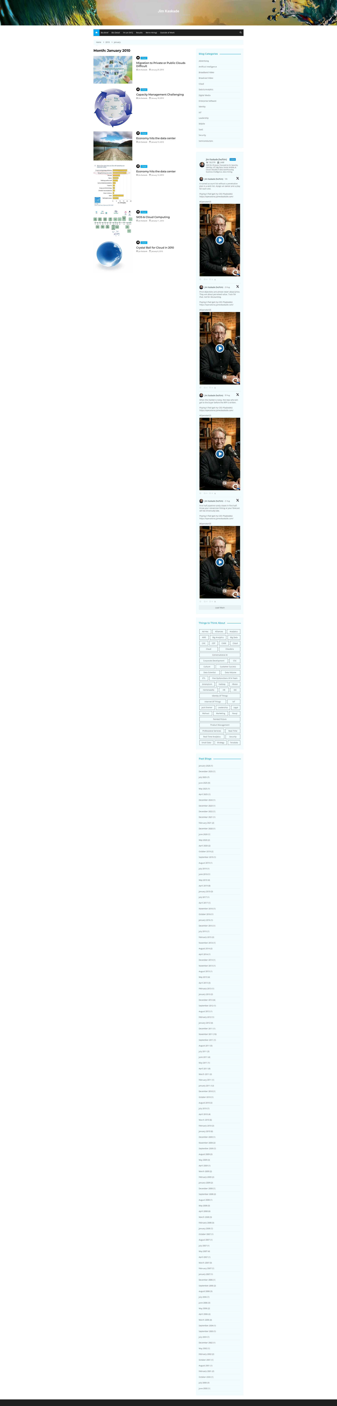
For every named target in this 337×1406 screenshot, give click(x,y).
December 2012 (206, 1000)
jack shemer (207, 707)
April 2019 (203, 885)
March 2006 (204, 1320)
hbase (235, 684)
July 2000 (203, 1382)
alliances (219, 631)
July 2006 (203, 1297)
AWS (204, 637)
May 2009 (203, 1160)
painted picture (220, 719)
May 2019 (203, 880)
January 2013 (204, 994)
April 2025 (203, 794)
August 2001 (204, 1365)
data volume (230, 672)
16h (226, 179)
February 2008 (205, 1222)
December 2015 (206, 925)
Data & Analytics (206, 89)
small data (206, 742)
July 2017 (203, 897)
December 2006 (206, 1280)
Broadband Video (206, 72)
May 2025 (203, 788)
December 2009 (206, 1137)
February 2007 (205, 1268)
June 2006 (203, 1302)
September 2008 (206, 1194)
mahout (205, 713)
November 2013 (206, 965)
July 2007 (203, 1245)
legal (236, 707)
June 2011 (203, 1057)
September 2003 (206, 1331)
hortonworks (208, 690)
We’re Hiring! (151, 32)
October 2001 (205, 1360)
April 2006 (203, 1314)
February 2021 (205, 823)
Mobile (202, 123)
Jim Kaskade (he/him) (214, 179)
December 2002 (206, 1342)
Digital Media (204, 95)
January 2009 (204, 1182)
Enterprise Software (207, 101)
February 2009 (205, 1177)
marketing (220, 713)
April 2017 (203, 903)
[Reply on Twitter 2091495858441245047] (201, 387)
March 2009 (204, 1171)
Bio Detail (115, 32)
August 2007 (204, 1240)
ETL (203, 678)
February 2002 (205, 1354)
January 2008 (204, 1228)
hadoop (222, 684)
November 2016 (206, 908)
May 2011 (203, 1062)
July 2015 (203, 931)
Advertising (204, 61)
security (232, 736)
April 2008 (203, 1211)
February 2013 (205, 988)
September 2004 (206, 1325)
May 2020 (203, 840)
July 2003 (203, 1337)
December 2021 (206, 817)
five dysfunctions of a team (224, 678)
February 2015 (205, 937)
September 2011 (206, 1040)
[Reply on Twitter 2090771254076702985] (201, 601)
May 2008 (203, 1205)
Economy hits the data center (156, 138)
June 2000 (203, 1388)
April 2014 (203, 954)
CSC (235, 660)
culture (207, 666)
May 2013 (203, 977)
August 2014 (204, 948)
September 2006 (206, 1285)
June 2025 (203, 783)
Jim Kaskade (168, 11)
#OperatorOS (205, 201)
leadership (223, 707)
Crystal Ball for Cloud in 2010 (155, 247)
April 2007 (203, 1257)
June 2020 (203, 834)
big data (234, 637)
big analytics (218, 637)
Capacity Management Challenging (160, 94)
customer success (228, 666)
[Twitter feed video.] (219, 240)
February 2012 (205, 1017)
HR (224, 690)
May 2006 (203, 1308)
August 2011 (204, 1045)
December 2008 (206, 1188)
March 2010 (204, 1120)
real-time (232, 731)
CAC (203, 643)
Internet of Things (213, 701)
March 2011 (204, 1074)
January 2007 (204, 1274)
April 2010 (203, 1114)
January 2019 (204, 891)
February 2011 (205, 1080)
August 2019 (204, 863)
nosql (234, 713)
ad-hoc (205, 631)
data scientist (210, 672)
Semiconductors (206, 141)
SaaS (201, 129)
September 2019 (206, 857)
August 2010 (204, 1102)
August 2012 (204, 1011)
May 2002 (203, 1348)
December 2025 (206, 771)
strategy (220, 742)
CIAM (224, 643)
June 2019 (203, 874)
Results (139, 32)
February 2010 (205, 1125)
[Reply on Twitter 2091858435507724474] (201, 279)
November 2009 (206, 1143)
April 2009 (203, 1165)
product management (219, 725)
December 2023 (206, 806)
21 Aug (227, 501)
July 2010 (203, 1108)
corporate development (213, 660)
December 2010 (206, 1091)
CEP (213, 643)
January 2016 (204, 920)
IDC (235, 690)
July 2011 (203, 1051)
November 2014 (206, 943)
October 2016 (205, 914)
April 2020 (203, 845)
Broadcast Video (206, 78)
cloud (235, 643)
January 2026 (204, 765)
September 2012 (206, 1005)
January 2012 (204, 1023)
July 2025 (203, 777)
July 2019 (203, 868)
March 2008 (204, 1217)
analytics (234, 631)
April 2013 (203, 983)
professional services (211, 731)
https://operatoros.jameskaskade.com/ (216, 196)
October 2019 (205, 851)
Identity (202, 106)
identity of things (220, 695)
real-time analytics (211, 736)
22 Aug (227, 395)
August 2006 (204, 1291)
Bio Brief (104, 32)
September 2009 (206, 1148)
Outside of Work (167, 32)
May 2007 (203, 1251)
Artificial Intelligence (208, 66)
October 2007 (205, 1234)
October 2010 (205, 1097)
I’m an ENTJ (128, 32)
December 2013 (206, 960)
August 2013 (204, 971)
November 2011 (206, 1034)
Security (202, 135)
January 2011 (204, 1085)
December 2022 (206, 811)
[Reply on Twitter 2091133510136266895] (201, 493)
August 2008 (204, 1200)
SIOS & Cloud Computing (153, 217)
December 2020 (206, 828)
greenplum (207, 684)
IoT (200, 112)
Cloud (144, 58)
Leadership (204, 118)
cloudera (230, 649)
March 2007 (204, 1262)
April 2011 (203, 1068)
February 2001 (205, 1371)
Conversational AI (220, 655)
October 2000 (205, 1377)
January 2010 (204, 1131)
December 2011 (206, 1028)
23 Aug (227, 287)
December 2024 (206, 800)
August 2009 (204, 1154)
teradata (234, 742)
